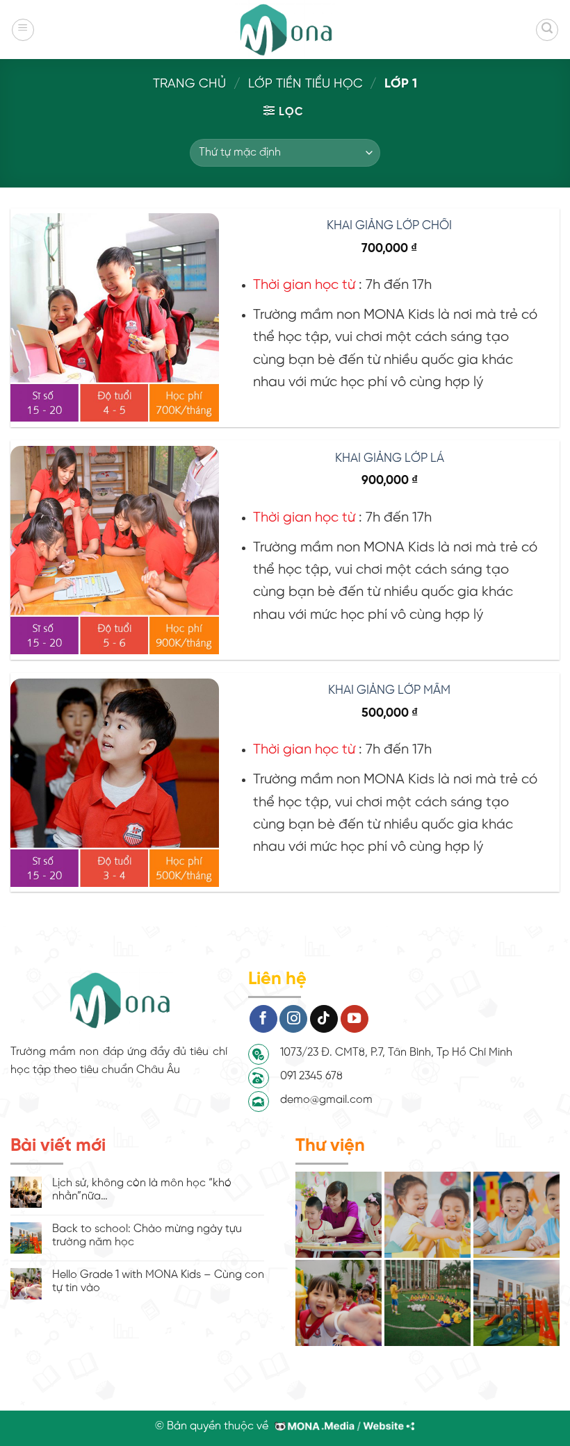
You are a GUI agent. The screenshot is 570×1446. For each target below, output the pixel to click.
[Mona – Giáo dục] (285, 29)
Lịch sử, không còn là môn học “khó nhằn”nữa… (141, 1189)
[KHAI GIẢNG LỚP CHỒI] (114, 317)
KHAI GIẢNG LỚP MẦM (389, 690)
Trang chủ (189, 84)
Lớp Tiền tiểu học (305, 84)
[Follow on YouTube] (354, 1019)
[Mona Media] (341, 1426)
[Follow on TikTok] (324, 1019)
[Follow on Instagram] (293, 1019)
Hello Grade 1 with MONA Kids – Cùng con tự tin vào (158, 1281)
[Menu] (23, 30)
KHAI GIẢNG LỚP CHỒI (389, 225)
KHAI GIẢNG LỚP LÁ (389, 458)
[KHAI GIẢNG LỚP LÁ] (114, 550)
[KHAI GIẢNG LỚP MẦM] (114, 783)
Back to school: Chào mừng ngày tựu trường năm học (147, 1235)
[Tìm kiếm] (547, 30)
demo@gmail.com (326, 1100)
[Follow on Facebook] (263, 1019)
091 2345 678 (311, 1076)
